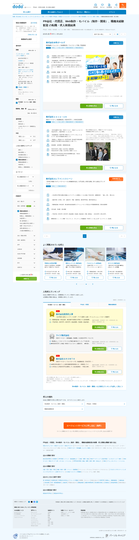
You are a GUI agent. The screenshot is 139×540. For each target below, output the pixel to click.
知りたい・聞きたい (83, 12)
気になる (115, 106)
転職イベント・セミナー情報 (68, 512)
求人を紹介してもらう (55, 12)
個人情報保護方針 (24, 537)
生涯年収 (99, 515)
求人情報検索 (17, 514)
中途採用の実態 (116, 515)
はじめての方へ (18, 512)
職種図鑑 (103, 517)
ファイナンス (34, 519)
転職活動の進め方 (85, 512)
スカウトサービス (18, 517)
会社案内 (101, 530)
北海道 (49, 512)
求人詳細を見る (91, 106)
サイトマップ (117, 502)
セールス (33, 517)
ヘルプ (123, 502)
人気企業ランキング (86, 515)
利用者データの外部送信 (101, 502)
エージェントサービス (19, 515)
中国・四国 (50, 522)
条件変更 (33, 23)
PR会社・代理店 (57, 16)
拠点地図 (108, 530)
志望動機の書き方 (113, 512)
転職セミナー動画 (65, 515)
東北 (49, 514)
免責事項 (111, 502)
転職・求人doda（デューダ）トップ (22, 16)
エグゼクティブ (34, 522)
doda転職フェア (64, 514)
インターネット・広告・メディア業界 (42, 16)
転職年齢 (110, 515)
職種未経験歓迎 (49, 409)
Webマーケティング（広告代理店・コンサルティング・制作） (25, 71)
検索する (26, 278)
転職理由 (105, 515)
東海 (49, 517)
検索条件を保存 (26, 39)
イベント (112, 12)
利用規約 (58, 502)
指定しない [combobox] (22, 136)
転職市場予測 (87, 517)
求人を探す (27, 12)
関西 (49, 520)
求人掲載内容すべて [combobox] (23, 177)
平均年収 (94, 515)
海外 (49, 525)
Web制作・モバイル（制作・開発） (91, 16)
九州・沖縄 (50, 524)
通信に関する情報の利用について (68, 502)
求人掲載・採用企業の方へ (118, 530)
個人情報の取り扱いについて (26, 536)
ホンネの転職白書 (95, 517)
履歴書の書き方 (93, 512)
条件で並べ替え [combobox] (98, 34)
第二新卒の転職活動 (120, 514)
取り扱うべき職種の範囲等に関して (85, 502)
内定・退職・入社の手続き (108, 514)
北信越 (49, 519)
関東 (49, 515)
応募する (116, 43)
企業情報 (108, 517)
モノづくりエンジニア (36, 514)
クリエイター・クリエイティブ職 (71, 16)
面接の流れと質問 (96, 514)
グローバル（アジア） (36, 524)
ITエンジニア (34, 512)
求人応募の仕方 (87, 514)
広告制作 (20, 60)
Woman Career (34, 525)
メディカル (33, 515)
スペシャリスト (34, 520)
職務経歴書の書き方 (103, 512)
